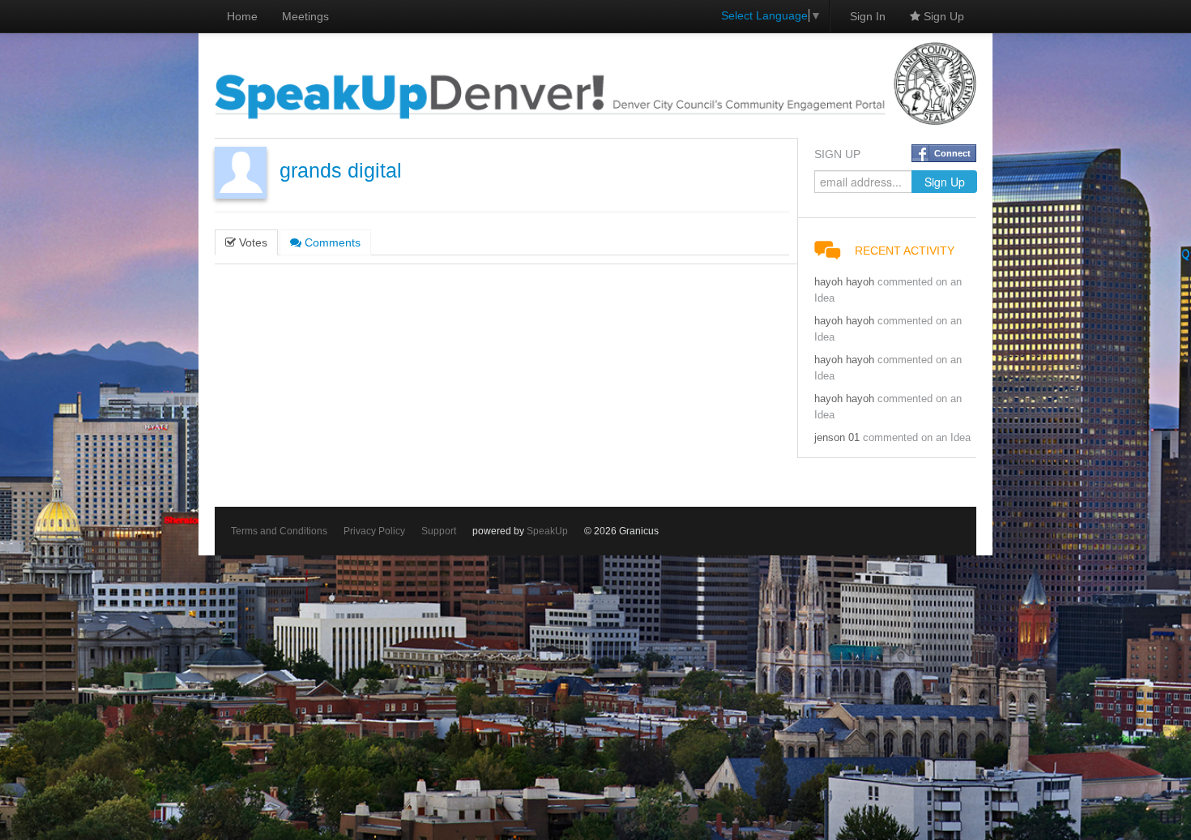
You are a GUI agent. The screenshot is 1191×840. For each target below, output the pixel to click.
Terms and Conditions (279, 531)
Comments (331, 242)
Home (242, 16)
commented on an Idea (917, 438)
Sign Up (942, 16)
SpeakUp (547, 531)
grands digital (341, 171)
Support (438, 531)
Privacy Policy (374, 531)
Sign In (868, 16)
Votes (251, 242)
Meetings (305, 16)
